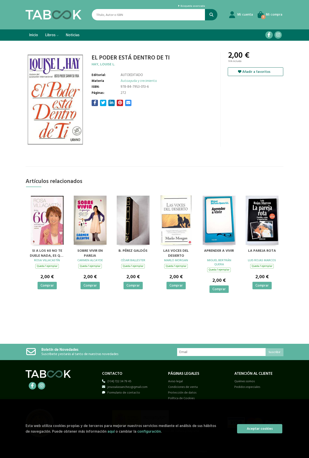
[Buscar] (211, 14)
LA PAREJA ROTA (262, 251)
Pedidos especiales (247, 386)
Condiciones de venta (183, 386)
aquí (111, 431)
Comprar (47, 285)
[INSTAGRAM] (278, 35)
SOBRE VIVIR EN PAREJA (90, 252)
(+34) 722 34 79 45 (119, 381)
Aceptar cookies (260, 429)
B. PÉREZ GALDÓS (133, 251)
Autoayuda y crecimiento (139, 81)
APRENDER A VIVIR (219, 251)
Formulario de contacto (123, 392)
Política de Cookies (181, 398)
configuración (149, 431)
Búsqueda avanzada (192, 6)
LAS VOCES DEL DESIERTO (176, 252)
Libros (50, 35)
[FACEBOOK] (269, 35)
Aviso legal (175, 381)
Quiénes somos (244, 381)
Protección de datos (182, 392)
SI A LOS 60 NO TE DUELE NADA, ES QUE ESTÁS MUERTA (47, 252)
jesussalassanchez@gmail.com (127, 386)
